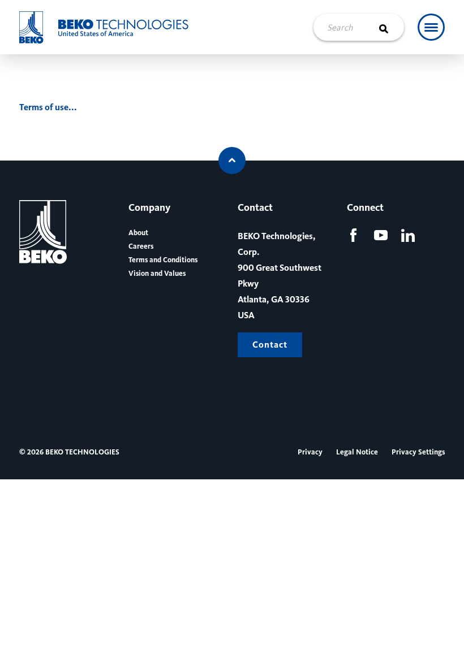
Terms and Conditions (162, 260)
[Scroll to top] (232, 160)
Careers (140, 246)
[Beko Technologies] (111, 27)
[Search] (390, 27)
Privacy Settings (418, 452)
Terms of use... (48, 107)
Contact (269, 344)
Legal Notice (357, 452)
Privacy (310, 452)
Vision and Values (157, 273)
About (138, 232)
